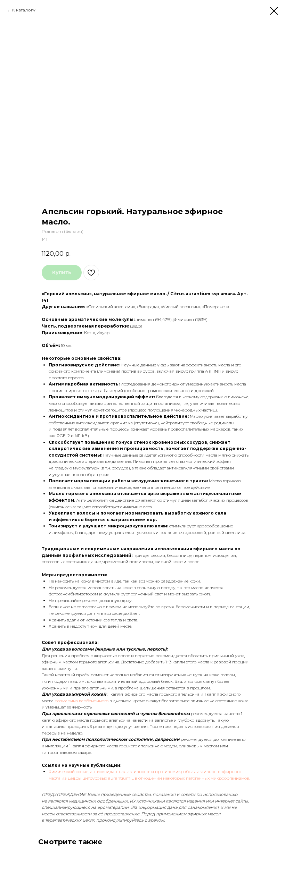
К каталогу (23, 9)
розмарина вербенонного (82, 700)
